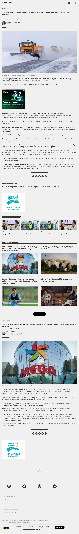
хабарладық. (52, 147)
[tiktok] (24, 486)
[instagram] (9, 486)
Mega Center (5, 337)
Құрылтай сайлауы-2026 (10, 512)
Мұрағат (6, 499)
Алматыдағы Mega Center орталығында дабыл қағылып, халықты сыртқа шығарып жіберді (20, 249)
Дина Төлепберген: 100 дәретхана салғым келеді (56, 280)
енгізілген (19, 160)
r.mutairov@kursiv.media (12, 334)
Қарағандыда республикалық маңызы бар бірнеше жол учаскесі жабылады (30, 187)
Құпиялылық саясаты (9, 496)
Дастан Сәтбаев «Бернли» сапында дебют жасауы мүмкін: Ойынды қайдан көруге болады (19, 281)
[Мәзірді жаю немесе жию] (76, 3)
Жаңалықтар (6, 8)
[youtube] (55, 486)
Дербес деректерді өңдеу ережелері (12, 502)
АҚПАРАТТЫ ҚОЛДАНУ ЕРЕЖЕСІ (11, 509)
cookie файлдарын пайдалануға (31, 529)
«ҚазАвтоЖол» (35, 81)
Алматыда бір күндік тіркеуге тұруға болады (57, 248)
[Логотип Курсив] (7, 2)
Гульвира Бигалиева (13, 22)
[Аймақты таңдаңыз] (69, 3)
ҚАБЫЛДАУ (59, 527)
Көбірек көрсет (39, 314)
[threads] (39, 486)
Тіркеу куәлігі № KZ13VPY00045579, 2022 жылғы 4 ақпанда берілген (16, 522)
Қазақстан (5, 27)
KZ (72, 3)
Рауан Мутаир (11, 331)
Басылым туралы (8, 493)
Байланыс (6, 506)
